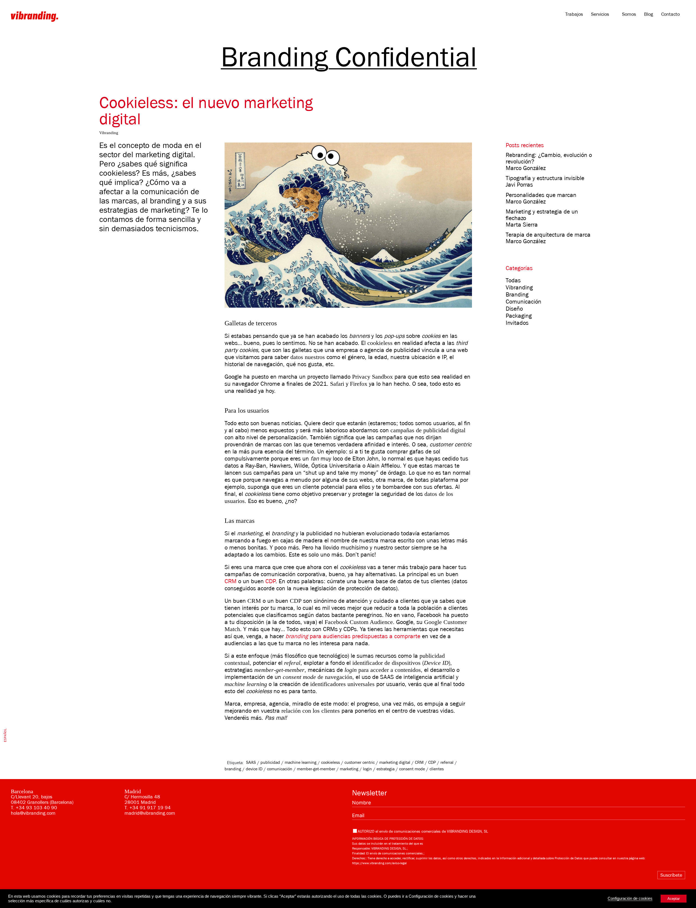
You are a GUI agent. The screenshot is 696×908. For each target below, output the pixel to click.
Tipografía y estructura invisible (545, 178)
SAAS (251, 762)
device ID (254, 769)
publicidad (270, 762)
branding (233, 769)
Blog (648, 14)
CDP (270, 581)
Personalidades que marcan (541, 195)
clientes (437, 769)
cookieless (330, 762)
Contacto (670, 14)
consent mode (412, 769)
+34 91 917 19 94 (150, 807)
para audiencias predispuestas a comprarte (352, 636)
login (367, 769)
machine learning (300, 762)
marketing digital (394, 762)
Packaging (519, 316)
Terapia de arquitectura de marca (548, 235)
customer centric (359, 762)
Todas (513, 280)
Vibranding (519, 288)
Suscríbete (671, 875)
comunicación (279, 769)
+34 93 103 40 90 (36, 807)
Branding (517, 295)
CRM (231, 581)
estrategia (385, 769)
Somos (629, 14)
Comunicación (523, 302)
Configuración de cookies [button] (630, 898)
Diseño (514, 309)
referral (446, 762)
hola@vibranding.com (33, 813)
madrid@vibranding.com (150, 813)
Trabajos (574, 14)
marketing (349, 769)
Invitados (517, 323)
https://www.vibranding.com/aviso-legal (379, 863)
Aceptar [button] (673, 899)
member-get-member (316, 769)
